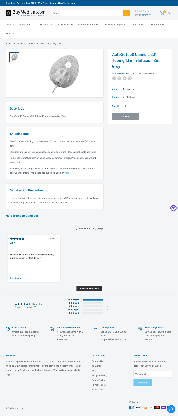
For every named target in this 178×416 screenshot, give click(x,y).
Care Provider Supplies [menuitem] (114, 24)
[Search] (126, 13)
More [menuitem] (8, 33)
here (67, 172)
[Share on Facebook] (114, 78)
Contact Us (97, 361)
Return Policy (98, 380)
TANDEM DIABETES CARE (123, 73)
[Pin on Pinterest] (119, 78)
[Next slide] (173, 262)
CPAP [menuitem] (8, 24)
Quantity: (116, 106)
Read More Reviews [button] (89, 288)
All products (19, 43)
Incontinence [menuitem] (25, 24)
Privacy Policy (99, 384)
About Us (96, 365)
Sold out (125, 116)
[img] (17, 238)
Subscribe (143, 382)
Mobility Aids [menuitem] (63, 24)
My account (142, 14)
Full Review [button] (16, 277)
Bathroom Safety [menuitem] (86, 24)
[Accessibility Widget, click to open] (173, 208)
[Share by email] (130, 78)
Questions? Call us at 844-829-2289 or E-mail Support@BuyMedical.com (40, 3)
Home (8, 43)
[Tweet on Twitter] (125, 78)
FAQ (94, 370)
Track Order (98, 389)
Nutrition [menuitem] (44, 24)
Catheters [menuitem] (138, 24)
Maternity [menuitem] (156, 24)
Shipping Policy (99, 375)
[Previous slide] (4, 262)
